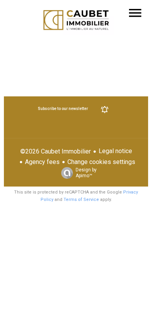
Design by (86, 172)
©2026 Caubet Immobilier (55, 151)
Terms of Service (81, 199)
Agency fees (42, 162)
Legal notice (115, 151)
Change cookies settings (101, 162)
